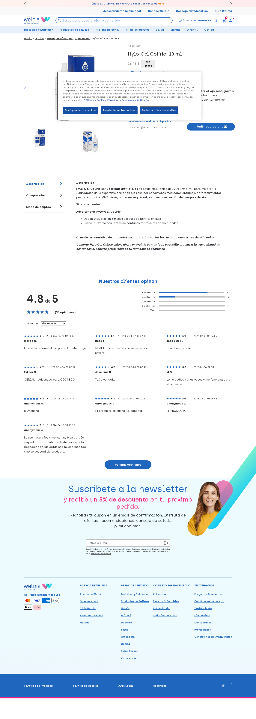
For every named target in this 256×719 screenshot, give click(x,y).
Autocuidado (161, 608)
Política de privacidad (38, 685)
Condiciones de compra (209, 601)
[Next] (229, 3)
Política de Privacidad (101, 554)
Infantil (192, 29)
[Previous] (25, 90)
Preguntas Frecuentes (208, 594)
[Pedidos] (217, 20)
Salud (160, 29)
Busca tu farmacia (91, 615)
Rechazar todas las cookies (159, 110)
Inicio (28, 38)
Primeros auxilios (137, 29)
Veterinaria (128, 658)
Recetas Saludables (166, 601)
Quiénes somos (89, 601)
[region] (129, 96)
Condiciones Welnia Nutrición (213, 636)
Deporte (126, 622)
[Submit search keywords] (59, 20)
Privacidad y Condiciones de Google (128, 100)
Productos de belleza (74, 29)
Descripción (35, 184)
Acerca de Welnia (91, 594)
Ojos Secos (82, 38)
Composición (36, 195)
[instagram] (223, 685)
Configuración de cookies (81, 110)
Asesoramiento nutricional (122, 11)
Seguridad (160, 685)
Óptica (209, 29)
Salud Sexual (129, 651)
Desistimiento (203, 608)
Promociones (202, 629)
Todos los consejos (165, 615)
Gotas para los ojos (60, 38)
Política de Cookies (85, 685)
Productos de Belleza (135, 601)
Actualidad (160, 594)
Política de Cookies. (94, 100)
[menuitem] (230, 20)
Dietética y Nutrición (38, 29)
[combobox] (114, 20)
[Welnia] (37, 20)
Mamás (175, 29)
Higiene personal (107, 29)
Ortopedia (128, 636)
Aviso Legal (125, 685)
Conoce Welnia (158, 11)
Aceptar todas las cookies (119, 110)
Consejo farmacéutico (192, 11)
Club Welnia (223, 11)
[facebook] (231, 685)
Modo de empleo (38, 207)
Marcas (84, 622)
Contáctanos (202, 622)
